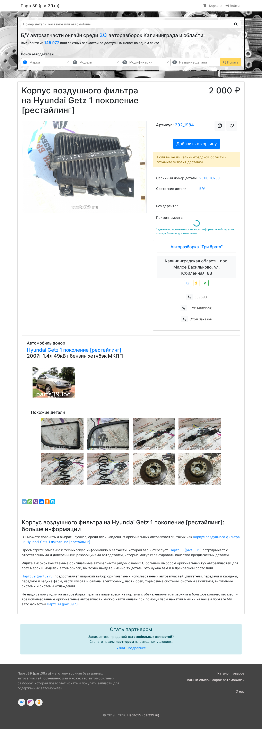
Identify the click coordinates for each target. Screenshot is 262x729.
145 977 (52, 42)
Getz (53, 350)
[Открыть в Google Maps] (188, 283)
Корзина (215, 6)
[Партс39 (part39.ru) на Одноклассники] (39, 702)
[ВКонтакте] (41, 501)
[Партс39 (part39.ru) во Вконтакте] (21, 702)
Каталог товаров (231, 673)
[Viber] (35, 501)
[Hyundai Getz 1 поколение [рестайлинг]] (54, 382)
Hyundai (37, 350)
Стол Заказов (201, 319)
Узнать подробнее (131, 648)
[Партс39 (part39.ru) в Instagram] (30, 702)
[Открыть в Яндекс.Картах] (196, 283)
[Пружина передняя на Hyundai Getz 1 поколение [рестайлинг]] (62, 469)
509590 (200, 297)
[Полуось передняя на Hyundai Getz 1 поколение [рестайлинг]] (199, 434)
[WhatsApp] (29, 501)
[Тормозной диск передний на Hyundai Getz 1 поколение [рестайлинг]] (154, 469)
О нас (240, 691)
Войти (234, 6)
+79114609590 (200, 308)
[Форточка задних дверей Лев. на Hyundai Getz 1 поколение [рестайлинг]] (62, 434)
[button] (31, 167)
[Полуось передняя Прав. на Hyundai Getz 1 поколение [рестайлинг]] (154, 434)
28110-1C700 (209, 178)
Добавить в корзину (196, 143)
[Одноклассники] (47, 501)
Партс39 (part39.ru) (40, 5)
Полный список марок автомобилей (215, 680)
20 (103, 35)
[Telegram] (24, 501)
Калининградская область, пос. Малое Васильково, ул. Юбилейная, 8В (196, 267)
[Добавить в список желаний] (231, 126)
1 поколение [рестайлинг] (90, 350)
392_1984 (184, 124)
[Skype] (52, 501)
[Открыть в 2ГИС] (205, 283)
